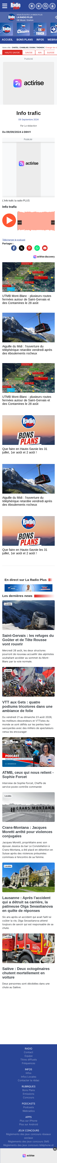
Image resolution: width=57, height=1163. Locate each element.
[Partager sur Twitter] (20, 249)
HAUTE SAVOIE (12, 52)
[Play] (3, 26)
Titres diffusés (28, 1059)
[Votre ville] (32, 6)
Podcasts (28, 1107)
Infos (40, 39)
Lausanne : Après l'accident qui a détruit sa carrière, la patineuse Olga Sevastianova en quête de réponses (27, 904)
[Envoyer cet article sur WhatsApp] (36, 249)
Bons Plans (25, 39)
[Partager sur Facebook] (13, 249)
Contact (28, 1052)
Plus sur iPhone (28, 1120)
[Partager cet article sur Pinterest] (28, 249)
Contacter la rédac (28, 1080)
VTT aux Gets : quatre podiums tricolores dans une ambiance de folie (27, 706)
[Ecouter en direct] (39, 6)
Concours (28, 1097)
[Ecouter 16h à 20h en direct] (28, 587)
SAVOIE (29, 52)
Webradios (28, 1110)
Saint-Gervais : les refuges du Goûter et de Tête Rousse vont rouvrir (28, 639)
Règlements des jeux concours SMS (28, 1141)
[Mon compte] (52, 6)
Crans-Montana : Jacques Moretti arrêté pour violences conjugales (27, 831)
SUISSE (50, 52)
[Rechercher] (45, 6)
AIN (39, 52)
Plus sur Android (28, 1124)
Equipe (29, 1055)
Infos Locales (28, 1076)
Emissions (28, 1093)
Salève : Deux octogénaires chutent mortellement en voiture (26, 973)
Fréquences (28, 1063)
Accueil (7, 39)
